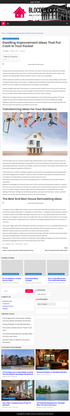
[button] (8, 23)
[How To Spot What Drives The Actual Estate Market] (58, 268)
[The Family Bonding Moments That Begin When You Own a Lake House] (52, 390)
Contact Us (6, 303)
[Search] (67, 23)
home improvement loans (10, 38)
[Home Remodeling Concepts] (35, 268)
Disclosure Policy (7, 306)
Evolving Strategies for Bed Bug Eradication (16, 324)
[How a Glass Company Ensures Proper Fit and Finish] (17, 390)
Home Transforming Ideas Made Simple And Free (17, 249)
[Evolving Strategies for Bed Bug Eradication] (52, 359)
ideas (12, 244)
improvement (19, 244)
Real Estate (6, 367)
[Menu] (8, 23)
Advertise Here (7, 301)
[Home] (3, 23)
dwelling (8, 244)
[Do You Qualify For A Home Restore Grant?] (12, 268)
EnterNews (40, 414)
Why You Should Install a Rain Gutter (56, 249)
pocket (26, 244)
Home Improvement (43, 367)
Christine (6, 51)
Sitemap (5, 308)
